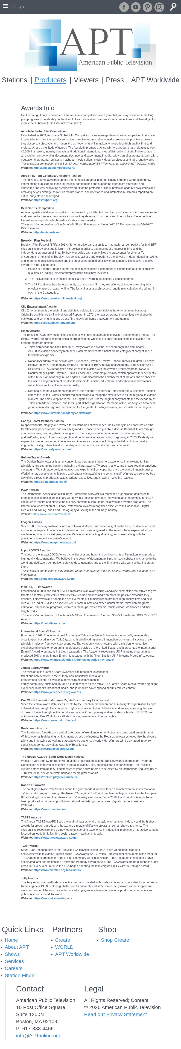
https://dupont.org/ (45, 200)
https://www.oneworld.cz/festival (54, 720)
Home (11, 940)
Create (62, 940)
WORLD (64, 947)
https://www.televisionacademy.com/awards (62, 413)
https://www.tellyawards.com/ (52, 898)
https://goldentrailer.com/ (50, 481)
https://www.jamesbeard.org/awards (57, 692)
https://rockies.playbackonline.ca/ (55, 777)
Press (115, 80)
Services (14, 961)
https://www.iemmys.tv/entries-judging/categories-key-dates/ (73, 659)
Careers (13, 968)
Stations (14, 80)
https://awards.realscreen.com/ (53, 748)
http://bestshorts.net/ (47, 232)
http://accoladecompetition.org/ (54, 167)
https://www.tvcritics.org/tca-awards (57, 870)
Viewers (86, 80)
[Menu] (5, 6)
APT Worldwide (155, 80)
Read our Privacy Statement (115, 1014)
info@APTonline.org (38, 1035)
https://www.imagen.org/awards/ (54, 542)
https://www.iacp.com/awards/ (51, 514)
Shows (12, 954)
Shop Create (115, 940)
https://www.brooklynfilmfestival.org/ (57, 298)
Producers (50, 80)
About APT (17, 947)
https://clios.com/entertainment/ (54, 322)
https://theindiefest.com (49, 623)
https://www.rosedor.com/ (50, 809)
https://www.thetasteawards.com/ (55, 837)
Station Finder (20, 975)
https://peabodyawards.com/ (52, 449)
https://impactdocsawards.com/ (54, 578)
